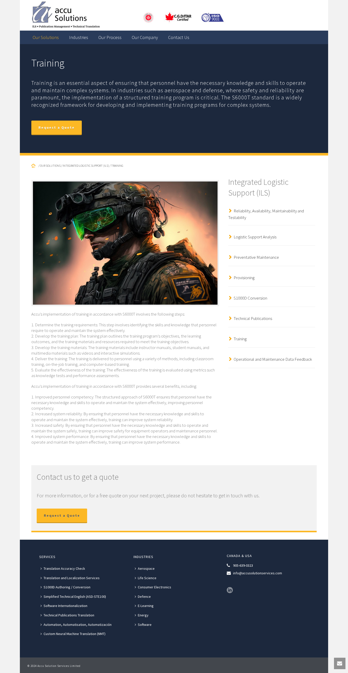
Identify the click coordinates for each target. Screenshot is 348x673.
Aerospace (146, 568)
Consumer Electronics (154, 587)
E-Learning (146, 605)
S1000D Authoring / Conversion (67, 587)
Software (145, 624)
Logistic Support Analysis (255, 237)
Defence (144, 596)
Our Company (145, 37)
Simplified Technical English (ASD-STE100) (75, 596)
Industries (78, 37)
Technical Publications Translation (69, 615)
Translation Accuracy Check (64, 568)
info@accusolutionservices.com (257, 573)
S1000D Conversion (250, 298)
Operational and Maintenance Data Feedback (273, 359)
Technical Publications (253, 318)
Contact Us (178, 37)
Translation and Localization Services (72, 578)
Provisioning (244, 277)
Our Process (110, 37)
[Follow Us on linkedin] (230, 590)
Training (240, 339)
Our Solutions (46, 37)
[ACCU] (131, 15)
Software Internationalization (65, 605)
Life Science (147, 578)
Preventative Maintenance (256, 257)
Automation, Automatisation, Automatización (78, 624)
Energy (143, 615)
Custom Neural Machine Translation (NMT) (74, 633)
